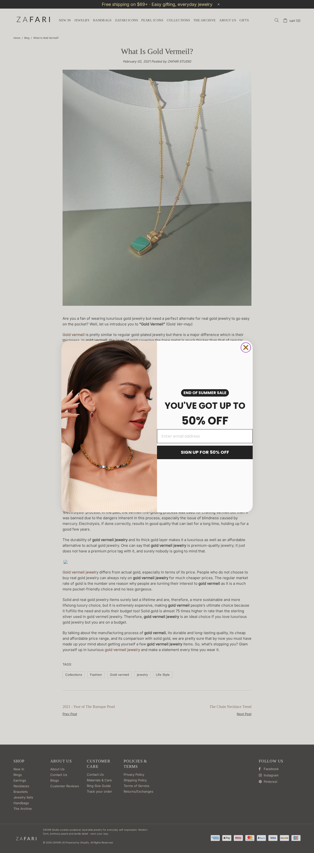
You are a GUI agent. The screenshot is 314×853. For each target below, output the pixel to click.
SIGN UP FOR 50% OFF (205, 452)
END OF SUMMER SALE (204, 393)
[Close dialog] (246, 347)
